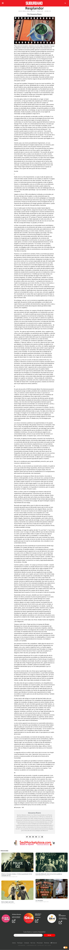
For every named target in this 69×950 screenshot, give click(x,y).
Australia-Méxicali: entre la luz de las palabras (49, 874)
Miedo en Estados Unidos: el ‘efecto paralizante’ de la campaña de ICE (16, 874)
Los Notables (39, 900)
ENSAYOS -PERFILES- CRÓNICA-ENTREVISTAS (26, 11)
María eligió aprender (7, 902)
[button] (65, 3)
